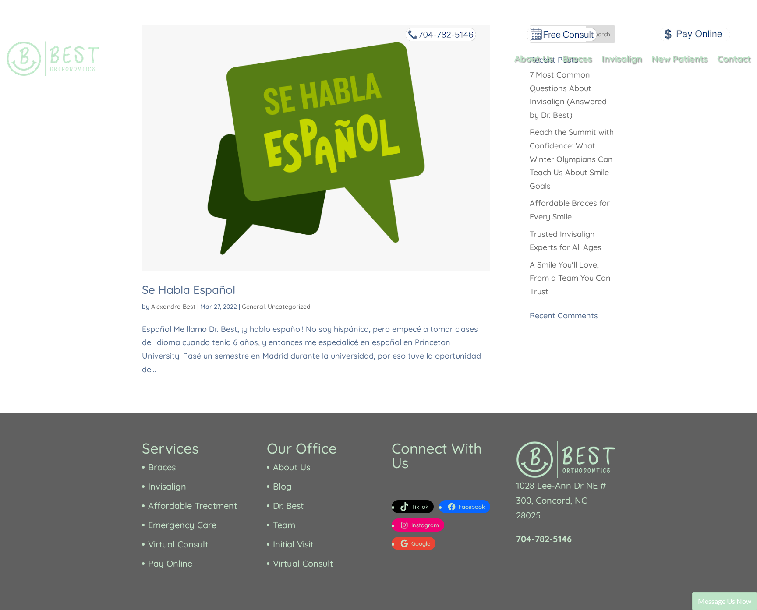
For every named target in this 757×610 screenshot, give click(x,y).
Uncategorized (289, 306)
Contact (733, 58)
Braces (577, 58)
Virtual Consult (178, 544)
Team (284, 524)
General (253, 306)
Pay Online (170, 563)
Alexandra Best (173, 306)
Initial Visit (293, 544)
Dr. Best (288, 505)
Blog (282, 486)
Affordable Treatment (192, 505)
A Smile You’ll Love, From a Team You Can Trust (570, 278)
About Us (533, 58)
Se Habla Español (188, 289)
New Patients (679, 58)
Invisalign (621, 58)
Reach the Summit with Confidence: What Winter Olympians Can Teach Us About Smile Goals (572, 158)
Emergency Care (182, 524)
